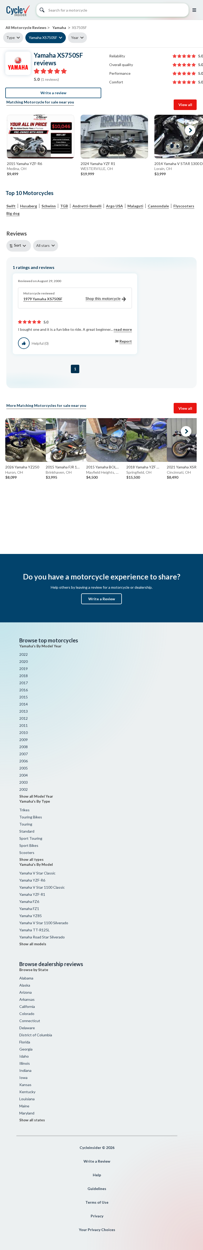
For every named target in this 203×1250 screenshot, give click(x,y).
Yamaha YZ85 (30, 915)
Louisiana (27, 1099)
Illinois (24, 1063)
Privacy (97, 1216)
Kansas (25, 1084)
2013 (23, 711)
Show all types (31, 859)
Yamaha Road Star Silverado (42, 937)
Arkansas (27, 999)
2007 (23, 754)
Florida (24, 1042)
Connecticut (29, 1020)
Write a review (53, 93)
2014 (23, 704)
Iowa (23, 1077)
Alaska (24, 985)
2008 (23, 746)
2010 (23, 732)
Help (97, 1175)
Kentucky (27, 1091)
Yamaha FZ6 (29, 901)
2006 (23, 761)
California (27, 1006)
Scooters (26, 852)
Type (10, 37)
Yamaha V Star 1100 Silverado (43, 923)
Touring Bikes (30, 817)
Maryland (26, 1113)
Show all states (32, 1120)
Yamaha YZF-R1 (32, 894)
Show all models (32, 944)
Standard (26, 831)
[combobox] (19, 245)
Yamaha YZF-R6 (32, 880)
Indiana (25, 1070)
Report (125, 341)
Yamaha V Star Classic (37, 873)
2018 (23, 675)
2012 (23, 718)
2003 (23, 782)
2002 (23, 789)
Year (75, 37)
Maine (24, 1106)
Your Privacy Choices (97, 1229)
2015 (23, 697)
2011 (23, 725)
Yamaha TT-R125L (34, 930)
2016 (23, 690)
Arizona (25, 992)
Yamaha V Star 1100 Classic (42, 887)
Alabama (26, 978)
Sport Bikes (28, 845)
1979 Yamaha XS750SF (42, 299)
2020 (23, 661)
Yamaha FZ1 (29, 908)
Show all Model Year (36, 796)
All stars (43, 245)
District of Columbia (35, 1035)
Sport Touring (30, 838)
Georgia (26, 1049)
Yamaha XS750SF (43, 37)
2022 (23, 654)
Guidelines (96, 1188)
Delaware (27, 1028)
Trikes (24, 810)
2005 (23, 768)
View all (185, 104)
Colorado (26, 1013)
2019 (23, 668)
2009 (23, 739)
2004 (23, 775)
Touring (25, 824)
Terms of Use (96, 1202)
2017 (23, 683)
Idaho (24, 1056)
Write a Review (101, 599)
